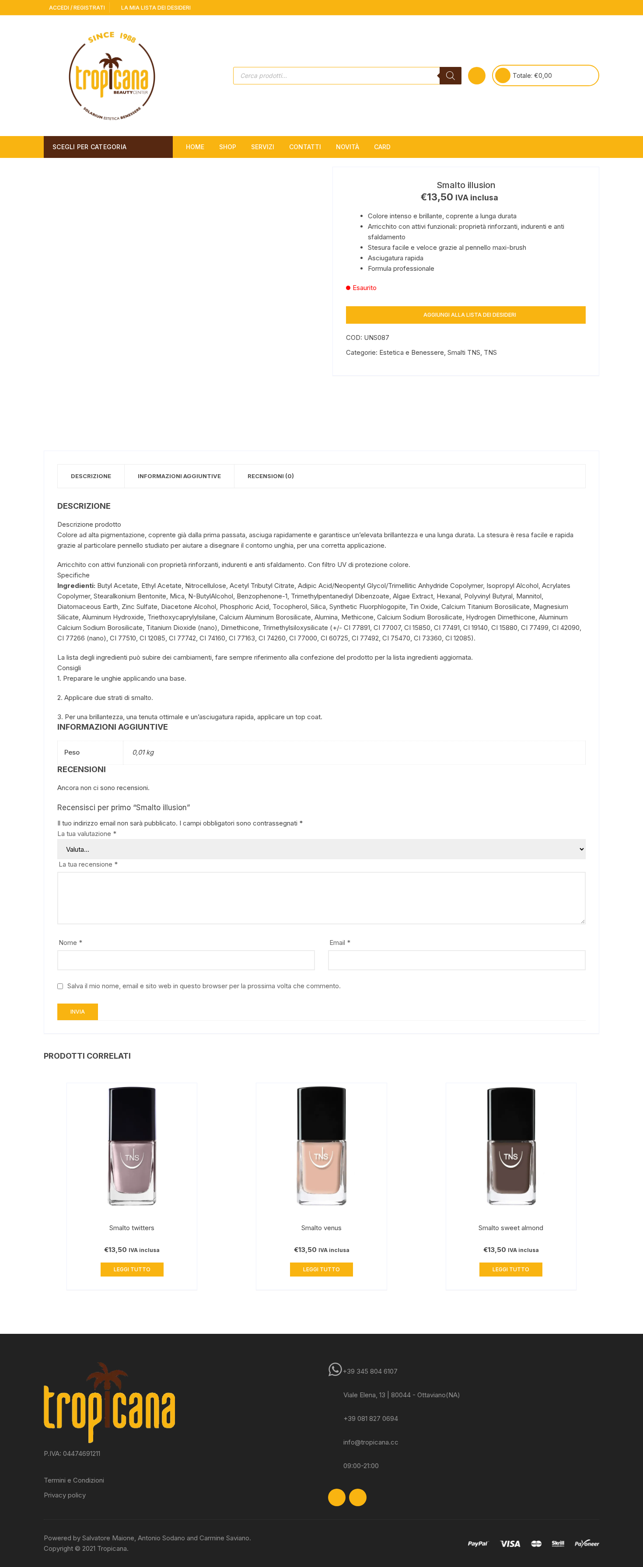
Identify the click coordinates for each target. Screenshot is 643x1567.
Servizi (262, 146)
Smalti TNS (463, 352)
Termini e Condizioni (74, 1480)
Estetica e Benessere (411, 352)
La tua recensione (88, 864)
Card (382, 146)
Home (195, 146)
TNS (490, 352)
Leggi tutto (132, 1269)
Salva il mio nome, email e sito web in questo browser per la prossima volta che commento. (204, 986)
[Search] (450, 75)
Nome (70, 942)
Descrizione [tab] (91, 475)
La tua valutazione (86, 833)
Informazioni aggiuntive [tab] (179, 475)
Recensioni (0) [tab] (271, 475)
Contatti (305, 146)
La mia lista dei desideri (155, 7)
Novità (347, 146)
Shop (227, 146)
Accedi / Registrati (76, 7)
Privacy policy (65, 1495)
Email (339, 942)
